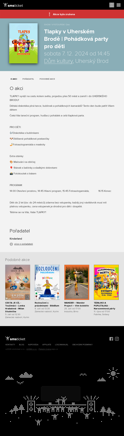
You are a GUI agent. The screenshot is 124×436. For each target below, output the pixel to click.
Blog (21, 344)
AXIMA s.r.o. (31, 349)
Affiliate (46, 344)
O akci (13, 79)
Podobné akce (47, 79)
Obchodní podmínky (82, 344)
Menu (119, 5)
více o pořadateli (23, 244)
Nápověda (33, 344)
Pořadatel (28, 79)
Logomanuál (61, 344)
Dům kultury (58, 61)
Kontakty (10, 344)
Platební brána (45, 349)
